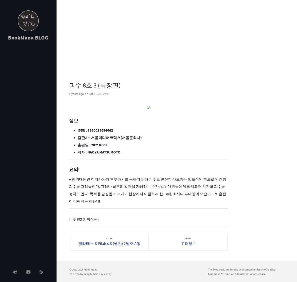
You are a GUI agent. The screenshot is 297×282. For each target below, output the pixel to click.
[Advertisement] (28, 113)
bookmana (90, 269)
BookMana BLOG (28, 37)
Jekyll (87, 273)
